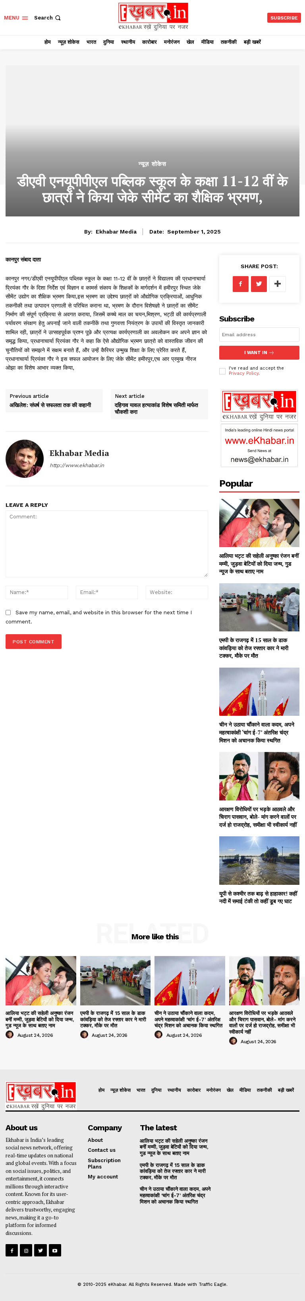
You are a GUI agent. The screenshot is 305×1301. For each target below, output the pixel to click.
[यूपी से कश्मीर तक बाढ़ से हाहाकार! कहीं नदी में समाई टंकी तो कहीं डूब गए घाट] (259, 860)
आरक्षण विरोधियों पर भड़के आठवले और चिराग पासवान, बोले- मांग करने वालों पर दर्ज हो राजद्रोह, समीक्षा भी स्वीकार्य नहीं (258, 816)
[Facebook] (241, 284)
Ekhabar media (116, 231)
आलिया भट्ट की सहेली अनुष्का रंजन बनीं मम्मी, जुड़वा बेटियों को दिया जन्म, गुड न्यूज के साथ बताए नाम (259, 563)
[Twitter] (259, 284)
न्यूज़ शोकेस (152, 164)
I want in (255, 352)
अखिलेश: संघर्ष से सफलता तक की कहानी (50, 405)
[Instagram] (26, 1250)
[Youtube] (55, 1250)
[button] (48, 17)
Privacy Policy (244, 373)
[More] (277, 284)
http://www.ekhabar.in (77, 465)
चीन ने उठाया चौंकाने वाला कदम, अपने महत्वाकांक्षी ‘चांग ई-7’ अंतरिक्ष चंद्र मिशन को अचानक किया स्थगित (256, 732)
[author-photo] (11, 1034)
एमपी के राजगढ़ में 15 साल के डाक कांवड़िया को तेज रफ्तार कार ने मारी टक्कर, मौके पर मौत (253, 647)
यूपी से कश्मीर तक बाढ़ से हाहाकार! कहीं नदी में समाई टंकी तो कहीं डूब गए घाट (258, 897)
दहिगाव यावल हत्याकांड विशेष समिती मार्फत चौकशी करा (156, 408)
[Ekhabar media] (25, 459)
